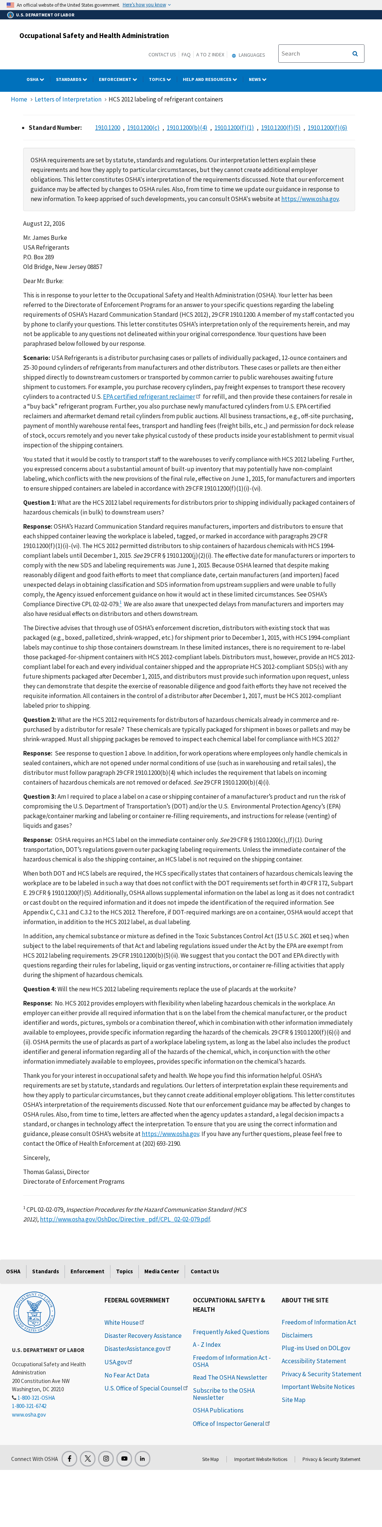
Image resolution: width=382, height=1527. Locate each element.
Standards (69, 79)
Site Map (294, 1400)
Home (19, 99)
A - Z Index (207, 1344)
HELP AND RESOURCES (207, 79)
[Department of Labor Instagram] (106, 1459)
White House (121, 1322)
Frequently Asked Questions (231, 1332)
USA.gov (115, 1362)
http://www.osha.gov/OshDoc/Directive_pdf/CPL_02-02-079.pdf (125, 1219)
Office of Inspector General (228, 1424)
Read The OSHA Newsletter (230, 1377)
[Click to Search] (355, 54)
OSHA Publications (218, 1410)
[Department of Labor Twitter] (88, 1459)
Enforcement (115, 79)
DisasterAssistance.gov (134, 1349)
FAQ (186, 54)
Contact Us (162, 54)
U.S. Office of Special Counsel (143, 1388)
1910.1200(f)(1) (234, 127)
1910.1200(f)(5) (281, 127)
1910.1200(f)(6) (327, 127)
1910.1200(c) (143, 127)
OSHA (33, 79)
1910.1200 (107, 127)
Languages (251, 54)
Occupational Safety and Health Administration (94, 35)
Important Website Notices (318, 1387)
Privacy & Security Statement (321, 1374)
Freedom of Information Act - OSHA (232, 1361)
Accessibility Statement (314, 1361)
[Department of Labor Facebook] (69, 1459)
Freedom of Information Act (319, 1322)
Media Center (161, 1271)
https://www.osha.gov (310, 199)
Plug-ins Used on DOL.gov (316, 1348)
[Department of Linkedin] (142, 1459)
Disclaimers (297, 1335)
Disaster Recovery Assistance (143, 1336)
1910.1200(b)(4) (187, 127)
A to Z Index (210, 54)
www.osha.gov (29, 1414)
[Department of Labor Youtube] (124, 1459)
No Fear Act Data (126, 1375)
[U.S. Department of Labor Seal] (34, 1311)
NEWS (255, 79)
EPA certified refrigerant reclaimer (149, 396)
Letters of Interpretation (68, 99)
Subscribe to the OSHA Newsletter (224, 1394)
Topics (157, 79)
